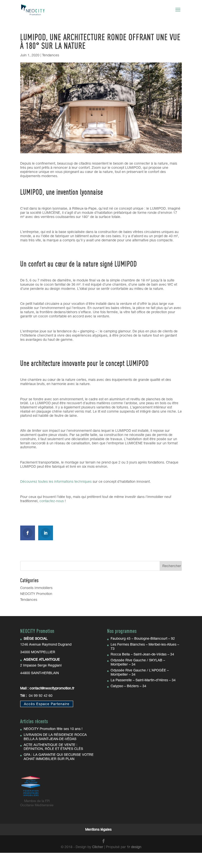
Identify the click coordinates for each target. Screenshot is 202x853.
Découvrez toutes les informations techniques (56, 481)
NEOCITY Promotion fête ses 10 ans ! (53, 729)
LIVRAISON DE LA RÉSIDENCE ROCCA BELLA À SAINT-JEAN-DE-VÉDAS (55, 737)
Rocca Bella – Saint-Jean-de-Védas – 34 (142, 654)
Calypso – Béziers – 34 (128, 686)
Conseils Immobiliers (36, 588)
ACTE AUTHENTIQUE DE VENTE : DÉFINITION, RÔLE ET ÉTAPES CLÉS (53, 747)
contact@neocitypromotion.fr (52, 688)
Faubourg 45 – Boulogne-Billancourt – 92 (143, 638)
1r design (134, 847)
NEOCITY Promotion (36, 594)
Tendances (50, 55)
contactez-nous (51, 501)
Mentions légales (98, 829)
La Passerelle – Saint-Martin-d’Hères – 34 (143, 680)
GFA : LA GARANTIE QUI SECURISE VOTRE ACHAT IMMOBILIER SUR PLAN (59, 757)
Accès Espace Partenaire (46, 704)
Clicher (97, 847)
